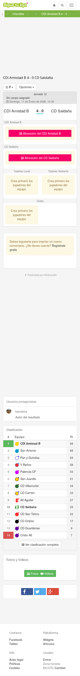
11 (8, 514)
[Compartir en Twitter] (40, 591)
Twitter (13, 644)
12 (8, 521)
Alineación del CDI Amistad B (41, 133)
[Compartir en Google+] (53, 591)
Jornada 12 (40, 94)
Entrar (47, 660)
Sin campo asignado (18, 98)
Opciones (25, 87)
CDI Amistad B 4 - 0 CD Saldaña (28, 77)
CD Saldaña (61, 110)
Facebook (15, 640)
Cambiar (60, 668)
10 (8, 507)
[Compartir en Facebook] (27, 591)
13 (8, 528)
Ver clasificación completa (41, 544)
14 (8, 535)
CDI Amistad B (16, 110)
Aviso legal (16, 660)
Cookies (14, 668)
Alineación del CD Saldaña (41, 158)
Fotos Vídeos (41, 573)
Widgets (48, 640)
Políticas (14, 664)
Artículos (48, 644)
